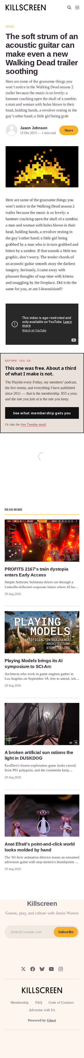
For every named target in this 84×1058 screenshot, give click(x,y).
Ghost (51, 1020)
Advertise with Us (42, 1010)
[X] (23, 969)
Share (68, 130)
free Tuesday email (33, 424)
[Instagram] (60, 969)
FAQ (38, 1002)
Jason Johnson (33, 128)
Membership (19, 1002)
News (10, 26)
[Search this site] (69, 7)
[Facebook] (32, 969)
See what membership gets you (42, 413)
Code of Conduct (61, 1002)
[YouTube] (51, 969)
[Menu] (77, 7)
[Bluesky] (42, 969)
